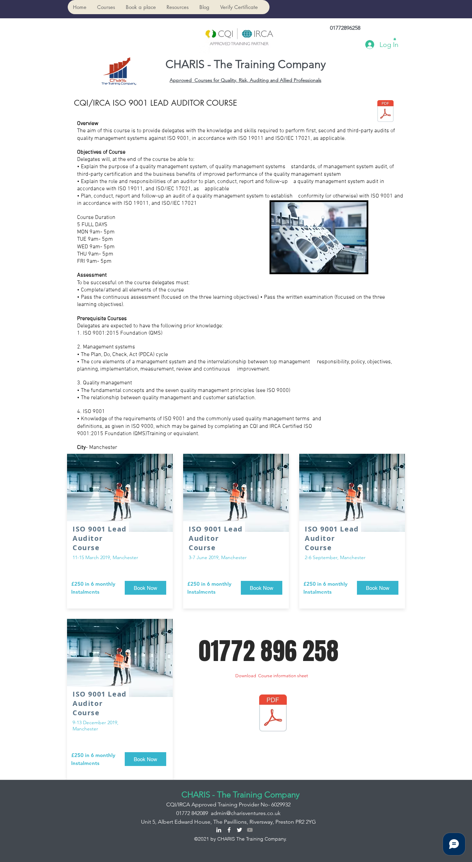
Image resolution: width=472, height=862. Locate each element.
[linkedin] (218, 829)
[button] (106, 7)
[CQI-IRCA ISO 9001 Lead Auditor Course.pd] (385, 112)
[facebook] (229, 829)
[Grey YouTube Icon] (249, 829)
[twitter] (239, 829)
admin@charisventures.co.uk (246, 813)
